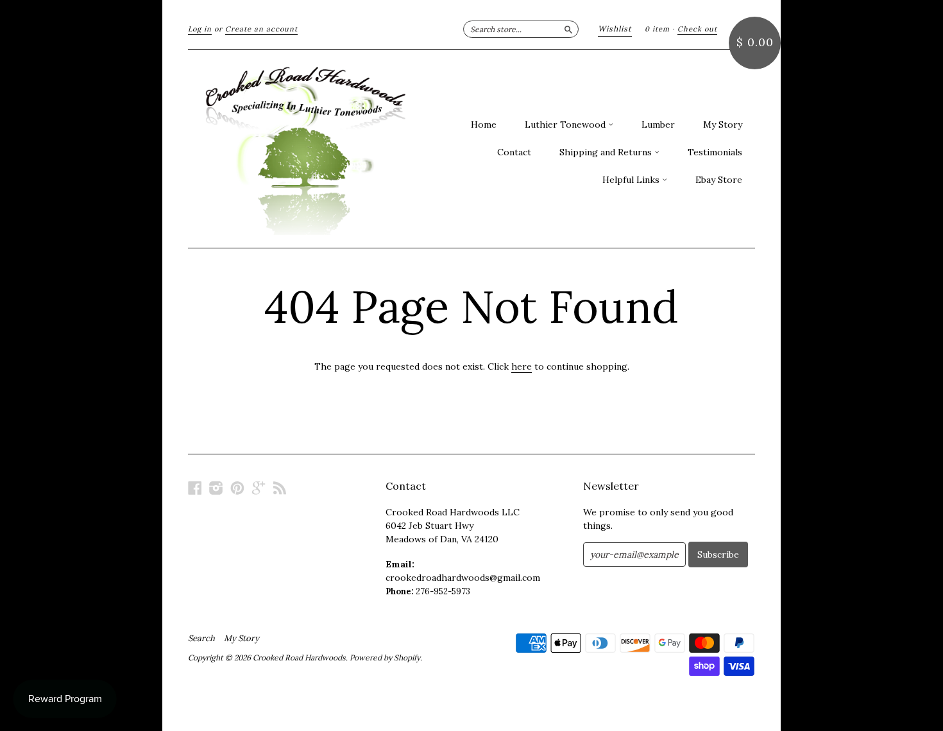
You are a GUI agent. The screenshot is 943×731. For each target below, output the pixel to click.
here (521, 366)
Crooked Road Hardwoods (299, 657)
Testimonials (715, 152)
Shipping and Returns (606, 152)
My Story (722, 124)
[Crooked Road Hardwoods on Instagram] (216, 487)
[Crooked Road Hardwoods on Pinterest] (237, 487)
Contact (514, 152)
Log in (200, 28)
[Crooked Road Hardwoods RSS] (280, 487)
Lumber (658, 124)
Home (484, 124)
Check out (697, 28)
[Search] (568, 29)
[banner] (306, 149)
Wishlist (615, 28)
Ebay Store (718, 179)
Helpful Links (632, 179)
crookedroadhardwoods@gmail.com (463, 577)
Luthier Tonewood (566, 124)
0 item (657, 28)
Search (201, 638)
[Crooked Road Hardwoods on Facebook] (195, 487)
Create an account (261, 28)
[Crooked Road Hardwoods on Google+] (258, 487)
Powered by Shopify (385, 657)
